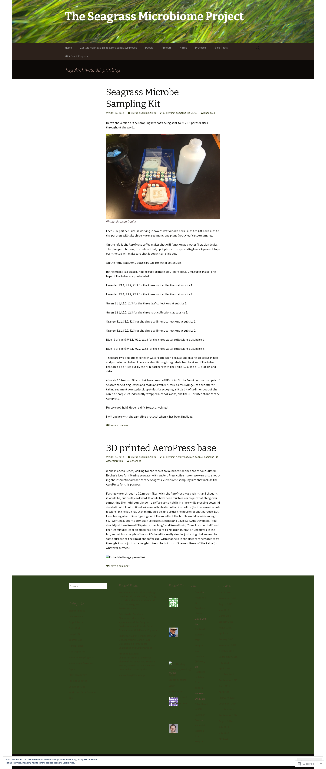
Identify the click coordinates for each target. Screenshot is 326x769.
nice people (196, 457)
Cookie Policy (69, 762)
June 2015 (224, 686)
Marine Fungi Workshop (132, 675)
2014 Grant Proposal (76, 56)
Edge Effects (76, 622)
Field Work (75, 628)
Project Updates (78, 680)
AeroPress (182, 457)
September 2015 (228, 680)
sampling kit (183, 112)
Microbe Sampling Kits (143, 112)
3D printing (169, 112)
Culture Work (76, 616)
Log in (172, 685)
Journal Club (75, 639)
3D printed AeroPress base (161, 448)
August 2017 (225, 627)
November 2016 (227, 645)
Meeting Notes (77, 651)
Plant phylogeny (78, 675)
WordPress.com (178, 703)
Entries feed (176, 691)
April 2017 (224, 633)
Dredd (198, 592)
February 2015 (227, 697)
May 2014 (224, 732)
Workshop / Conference (82, 692)
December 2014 (227, 703)
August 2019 (225, 604)
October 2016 (226, 651)
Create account (177, 679)
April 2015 (224, 692)
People (149, 47)
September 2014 (228, 715)
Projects (166, 47)
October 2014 (226, 709)
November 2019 (227, 598)
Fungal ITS (74, 634)
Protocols (201, 47)
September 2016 (228, 656)
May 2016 (224, 662)
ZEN (71, 698)
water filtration (114, 460)
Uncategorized (77, 686)
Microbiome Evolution (81, 663)
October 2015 (226, 674)
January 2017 (226, 639)
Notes (183, 47)
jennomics (209, 112)
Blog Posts (221, 47)
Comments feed (178, 697)
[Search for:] (258, 48)
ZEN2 (194, 112)
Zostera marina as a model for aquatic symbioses (108, 47)
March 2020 (225, 592)
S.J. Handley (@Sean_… (201, 656)
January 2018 (226, 621)
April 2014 (224, 738)
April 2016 (224, 668)
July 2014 (224, 727)
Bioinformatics (77, 610)
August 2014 (225, 721)
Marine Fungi (76, 645)
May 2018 (224, 610)
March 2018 (225, 616)
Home (68, 47)
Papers (73, 669)
